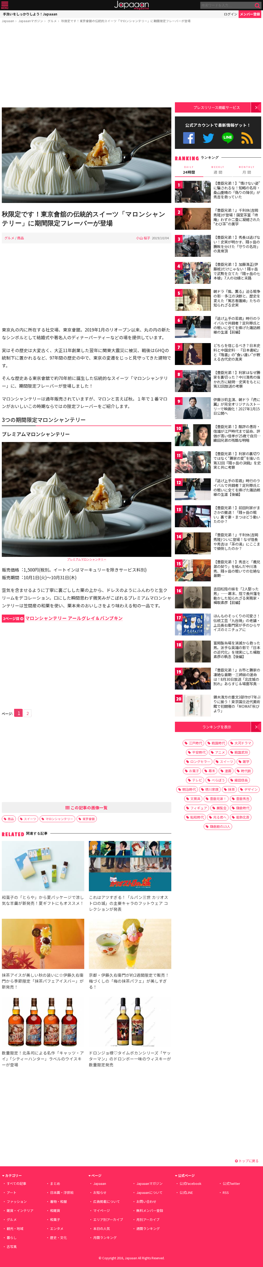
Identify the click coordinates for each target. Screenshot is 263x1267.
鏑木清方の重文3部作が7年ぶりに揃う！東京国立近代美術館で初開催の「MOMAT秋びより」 (237, 703)
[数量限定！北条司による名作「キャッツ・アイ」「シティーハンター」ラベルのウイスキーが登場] (43, 1022)
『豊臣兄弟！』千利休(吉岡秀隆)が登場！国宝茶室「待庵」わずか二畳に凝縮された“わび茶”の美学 (236, 217)
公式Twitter (208, 138)
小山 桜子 (143, 237)
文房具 (195, 798)
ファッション (17, 1201)
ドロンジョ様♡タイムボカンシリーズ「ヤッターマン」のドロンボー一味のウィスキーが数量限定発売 (130, 1058)
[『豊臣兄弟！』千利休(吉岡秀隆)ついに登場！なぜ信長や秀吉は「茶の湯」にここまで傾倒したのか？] (193, 544)
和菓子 (55, 1219)
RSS (247, 138)
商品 (20, 237)
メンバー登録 (250, 14)
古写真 (12, 1246)
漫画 (228, 770)
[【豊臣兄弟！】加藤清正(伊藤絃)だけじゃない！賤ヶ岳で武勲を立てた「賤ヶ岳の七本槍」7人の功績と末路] (193, 273)
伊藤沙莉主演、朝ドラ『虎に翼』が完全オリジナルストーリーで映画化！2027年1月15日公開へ (236, 406)
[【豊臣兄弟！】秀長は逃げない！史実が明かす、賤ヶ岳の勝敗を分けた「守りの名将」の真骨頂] (193, 246)
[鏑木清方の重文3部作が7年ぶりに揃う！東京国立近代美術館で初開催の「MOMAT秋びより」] (193, 706)
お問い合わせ (146, 1201)
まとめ (55, 1183)
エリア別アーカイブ (108, 1219)
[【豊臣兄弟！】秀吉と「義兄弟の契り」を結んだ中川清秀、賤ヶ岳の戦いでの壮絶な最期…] (193, 571)
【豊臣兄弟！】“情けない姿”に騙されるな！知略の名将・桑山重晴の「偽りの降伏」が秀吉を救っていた (236, 190)
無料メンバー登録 (149, 1210)
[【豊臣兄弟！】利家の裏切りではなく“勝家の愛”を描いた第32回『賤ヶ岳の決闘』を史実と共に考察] (193, 463)
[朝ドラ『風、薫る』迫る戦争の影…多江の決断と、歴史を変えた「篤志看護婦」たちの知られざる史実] (193, 300)
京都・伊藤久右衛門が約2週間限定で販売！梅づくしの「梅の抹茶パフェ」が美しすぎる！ (129, 981)
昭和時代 (197, 817)
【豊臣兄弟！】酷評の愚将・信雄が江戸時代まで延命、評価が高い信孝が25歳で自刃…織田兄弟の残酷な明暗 (237, 433)
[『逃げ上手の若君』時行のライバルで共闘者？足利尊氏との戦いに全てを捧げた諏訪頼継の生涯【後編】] (193, 490)
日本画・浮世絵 (61, 1192)
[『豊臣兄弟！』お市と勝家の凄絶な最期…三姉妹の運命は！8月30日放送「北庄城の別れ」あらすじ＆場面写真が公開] (193, 679)
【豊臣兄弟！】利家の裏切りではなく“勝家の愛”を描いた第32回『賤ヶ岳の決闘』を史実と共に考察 (237, 460)
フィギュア (198, 807)
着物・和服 (58, 1201)
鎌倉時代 (242, 807)
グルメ (52, 21)
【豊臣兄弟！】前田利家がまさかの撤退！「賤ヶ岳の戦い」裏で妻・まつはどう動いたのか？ (236, 514)
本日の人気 (101, 1228)
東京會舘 (88, 819)
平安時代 (198, 752)
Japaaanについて (149, 1192)
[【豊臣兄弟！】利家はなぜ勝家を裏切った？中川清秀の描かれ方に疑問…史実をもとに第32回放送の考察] (193, 382)
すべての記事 (16, 1183)
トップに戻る (248, 1160)
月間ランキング (105, 1237)
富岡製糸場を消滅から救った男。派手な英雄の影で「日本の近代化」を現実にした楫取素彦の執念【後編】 (236, 649)
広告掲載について (106, 1201)
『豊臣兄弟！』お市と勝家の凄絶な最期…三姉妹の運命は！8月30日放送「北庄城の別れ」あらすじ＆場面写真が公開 (236, 679)
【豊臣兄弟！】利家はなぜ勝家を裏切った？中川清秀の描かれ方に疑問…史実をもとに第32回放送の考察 (236, 379)
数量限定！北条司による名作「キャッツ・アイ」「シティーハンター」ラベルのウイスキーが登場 (43, 1058)
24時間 (189, 170)
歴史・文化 (58, 1237)
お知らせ (100, 1192)
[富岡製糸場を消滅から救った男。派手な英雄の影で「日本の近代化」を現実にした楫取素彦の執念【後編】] (193, 652)
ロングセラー (200, 761)
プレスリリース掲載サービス (216, 107)
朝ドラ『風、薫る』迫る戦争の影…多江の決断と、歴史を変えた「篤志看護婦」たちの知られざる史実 (236, 298)
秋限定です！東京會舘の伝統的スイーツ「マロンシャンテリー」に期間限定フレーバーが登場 (126, 21)
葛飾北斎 (242, 817)
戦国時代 (218, 743)
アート (11, 1192)
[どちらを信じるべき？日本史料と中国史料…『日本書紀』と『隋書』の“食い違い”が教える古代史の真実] (193, 355)
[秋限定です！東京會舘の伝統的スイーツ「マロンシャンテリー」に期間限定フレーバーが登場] (86, 156)
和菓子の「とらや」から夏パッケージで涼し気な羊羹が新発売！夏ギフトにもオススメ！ (43, 900)
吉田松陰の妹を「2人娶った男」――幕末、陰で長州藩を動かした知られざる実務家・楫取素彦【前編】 (236, 595)
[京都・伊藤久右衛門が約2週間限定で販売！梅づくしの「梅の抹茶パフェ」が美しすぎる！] (130, 945)
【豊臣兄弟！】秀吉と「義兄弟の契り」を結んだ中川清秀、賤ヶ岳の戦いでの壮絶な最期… (236, 568)
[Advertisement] (86, 66)
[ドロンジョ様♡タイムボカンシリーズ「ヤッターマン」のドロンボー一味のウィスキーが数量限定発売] (130, 1022)
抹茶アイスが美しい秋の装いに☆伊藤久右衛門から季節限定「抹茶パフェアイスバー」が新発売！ (43, 981)
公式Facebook (189, 138)
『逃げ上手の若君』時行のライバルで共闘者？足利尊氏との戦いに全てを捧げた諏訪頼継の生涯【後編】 (236, 487)
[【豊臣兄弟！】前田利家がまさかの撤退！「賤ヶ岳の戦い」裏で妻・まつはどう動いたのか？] (193, 517)
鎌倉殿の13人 (220, 826)
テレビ (197, 780)
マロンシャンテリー (59, 819)
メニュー (4, 5)
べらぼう (218, 780)
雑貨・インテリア (20, 1210)
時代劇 (246, 770)
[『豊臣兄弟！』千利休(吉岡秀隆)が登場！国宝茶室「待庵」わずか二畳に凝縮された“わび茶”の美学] (193, 219)
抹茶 (231, 789)
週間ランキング (148, 1228)
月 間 (247, 170)
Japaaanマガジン (30, 21)
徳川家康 (212, 789)
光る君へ (220, 817)
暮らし (12, 1237)
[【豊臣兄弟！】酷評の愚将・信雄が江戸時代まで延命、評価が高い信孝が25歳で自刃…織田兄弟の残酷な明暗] (193, 436)
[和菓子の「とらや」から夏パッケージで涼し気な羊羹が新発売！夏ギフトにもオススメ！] (43, 867)
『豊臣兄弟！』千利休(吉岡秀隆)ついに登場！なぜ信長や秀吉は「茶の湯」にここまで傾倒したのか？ (236, 541)
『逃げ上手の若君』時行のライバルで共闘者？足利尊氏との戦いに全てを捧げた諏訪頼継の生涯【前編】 (236, 325)
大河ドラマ (242, 743)
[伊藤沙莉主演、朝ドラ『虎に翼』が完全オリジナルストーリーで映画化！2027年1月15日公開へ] (193, 409)
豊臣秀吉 (242, 798)
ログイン (230, 14)
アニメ (220, 752)
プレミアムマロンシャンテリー (86, 559)
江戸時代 (195, 743)
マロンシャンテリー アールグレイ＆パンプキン (63, 618)
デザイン (251, 789)
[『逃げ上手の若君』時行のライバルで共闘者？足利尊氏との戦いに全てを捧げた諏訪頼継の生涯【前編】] (193, 327)
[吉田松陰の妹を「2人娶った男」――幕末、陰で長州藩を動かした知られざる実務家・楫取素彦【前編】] (193, 598)
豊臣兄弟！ (218, 798)
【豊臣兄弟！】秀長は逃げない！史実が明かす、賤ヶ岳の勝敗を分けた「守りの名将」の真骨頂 (236, 244)
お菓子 (194, 770)
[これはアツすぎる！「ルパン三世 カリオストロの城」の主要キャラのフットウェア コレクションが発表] (130, 867)
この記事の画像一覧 (89, 807)
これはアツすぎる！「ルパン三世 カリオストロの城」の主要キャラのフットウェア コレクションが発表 (128, 903)
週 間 (217, 170)
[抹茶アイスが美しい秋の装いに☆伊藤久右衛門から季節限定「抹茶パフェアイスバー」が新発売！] (43, 945)
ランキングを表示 (216, 726)
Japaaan (131, 5)
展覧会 (222, 807)
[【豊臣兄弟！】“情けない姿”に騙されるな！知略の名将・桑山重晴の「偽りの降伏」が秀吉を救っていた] (193, 192)
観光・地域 (15, 1228)
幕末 (212, 770)
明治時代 (189, 789)
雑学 (246, 761)
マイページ (101, 1210)
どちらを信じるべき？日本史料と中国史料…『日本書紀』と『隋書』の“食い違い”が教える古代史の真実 (236, 352)
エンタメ (56, 1228)
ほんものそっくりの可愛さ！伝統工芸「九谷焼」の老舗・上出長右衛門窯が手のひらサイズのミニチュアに (236, 622)
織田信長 (241, 780)
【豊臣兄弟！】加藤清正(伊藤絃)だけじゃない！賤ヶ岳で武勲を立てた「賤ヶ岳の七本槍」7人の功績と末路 (236, 271)
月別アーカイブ (147, 1219)
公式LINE (228, 138)
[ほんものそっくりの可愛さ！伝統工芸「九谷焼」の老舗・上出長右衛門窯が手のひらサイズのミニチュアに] (193, 625)
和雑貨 (55, 1210)
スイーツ (30, 819)
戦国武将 (241, 752)
